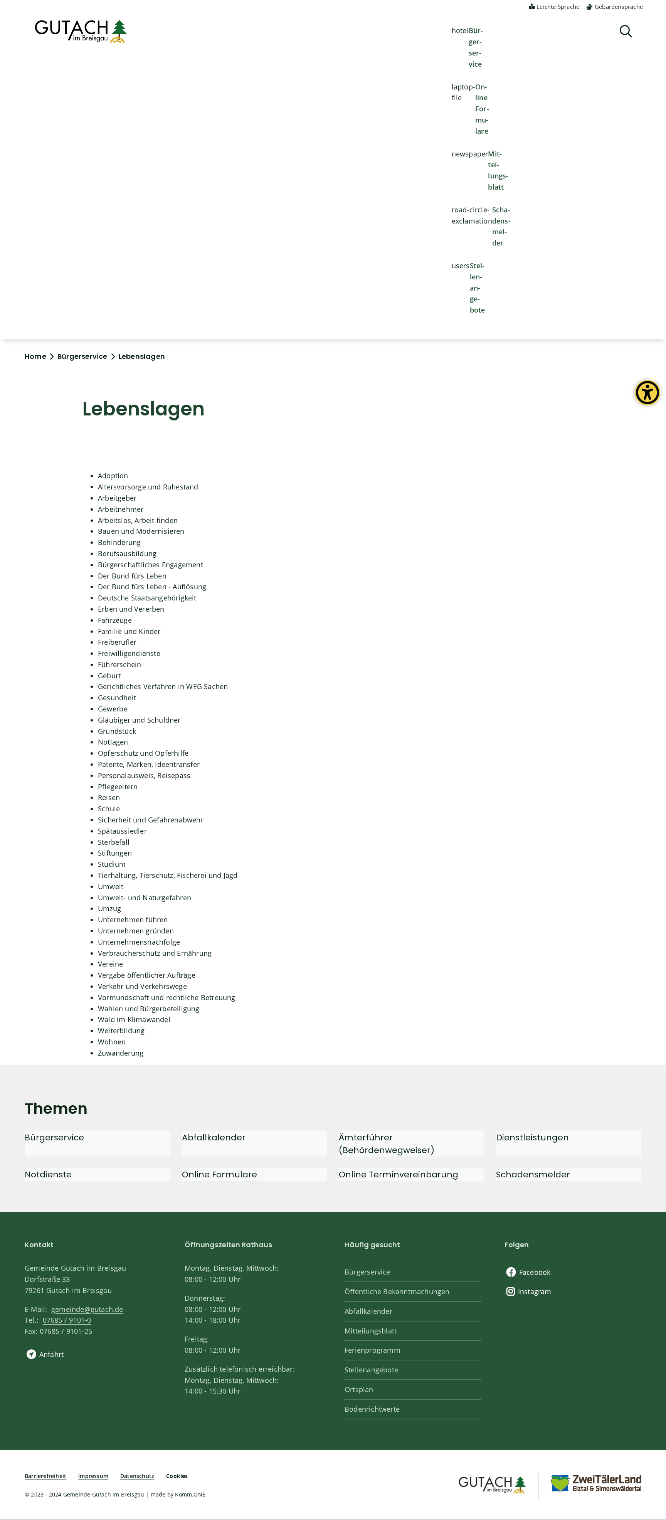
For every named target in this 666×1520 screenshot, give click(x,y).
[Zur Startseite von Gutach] (81, 31)
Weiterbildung (121, 1030)
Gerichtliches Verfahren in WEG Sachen (163, 686)
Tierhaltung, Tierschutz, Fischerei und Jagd (168, 875)
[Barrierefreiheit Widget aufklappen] (647, 398)
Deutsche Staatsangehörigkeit (147, 597)
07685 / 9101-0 (67, 1320)
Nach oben (647, 1436)
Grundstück (117, 731)
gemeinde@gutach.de (87, 1309)
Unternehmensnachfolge (139, 942)
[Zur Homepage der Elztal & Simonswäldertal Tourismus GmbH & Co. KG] (596, 1482)
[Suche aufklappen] (626, 31)
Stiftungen (115, 853)
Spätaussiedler (122, 831)
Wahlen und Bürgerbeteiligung (149, 1008)
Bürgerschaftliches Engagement (150, 564)
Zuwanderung (120, 1053)
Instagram (535, 1291)
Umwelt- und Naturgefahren (144, 897)
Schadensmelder (501, 226)
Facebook (535, 1272)
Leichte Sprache (557, 6)
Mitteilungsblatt (498, 170)
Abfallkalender (368, 1311)
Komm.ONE (190, 1494)
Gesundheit (117, 697)
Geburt (109, 675)
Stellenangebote (477, 287)
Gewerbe (112, 708)
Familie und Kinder (129, 631)
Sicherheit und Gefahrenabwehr (151, 819)
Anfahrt (51, 1354)
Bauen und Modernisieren (141, 531)
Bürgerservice (476, 47)
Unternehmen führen (133, 919)
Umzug (109, 908)
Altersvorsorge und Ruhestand (148, 486)
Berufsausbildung (127, 553)
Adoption (113, 475)
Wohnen (112, 1041)
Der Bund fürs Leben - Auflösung (152, 586)
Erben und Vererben (131, 609)
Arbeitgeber (117, 498)
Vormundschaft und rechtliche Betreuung (166, 997)
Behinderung (119, 542)
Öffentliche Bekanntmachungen (397, 1291)
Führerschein (119, 664)
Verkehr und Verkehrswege (142, 986)
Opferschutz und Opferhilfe (143, 753)
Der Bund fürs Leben (132, 575)
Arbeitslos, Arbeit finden (138, 520)
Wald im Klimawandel (134, 1019)
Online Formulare (482, 109)
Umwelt (110, 886)
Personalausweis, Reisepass (144, 775)
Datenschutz (137, 1476)
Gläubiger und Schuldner (139, 720)
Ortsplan (359, 1389)
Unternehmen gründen (136, 930)
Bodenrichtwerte (372, 1409)
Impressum (93, 1476)
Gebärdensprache (619, 6)
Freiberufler (117, 642)
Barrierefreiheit (45, 1476)
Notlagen (113, 742)
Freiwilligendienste (129, 653)
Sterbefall (114, 842)
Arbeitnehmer (120, 509)
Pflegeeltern (118, 786)
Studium (112, 864)
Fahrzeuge (115, 620)
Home (35, 356)
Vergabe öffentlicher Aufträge (146, 975)
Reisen (109, 797)
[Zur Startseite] (491, 1484)
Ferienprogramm (372, 1350)
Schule (109, 808)
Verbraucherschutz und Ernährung (155, 953)
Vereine (110, 963)
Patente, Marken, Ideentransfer (149, 764)
